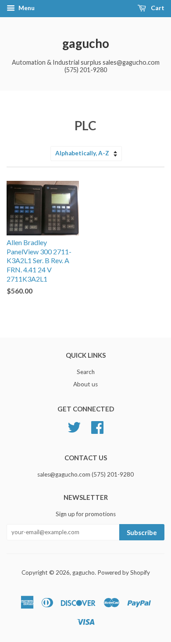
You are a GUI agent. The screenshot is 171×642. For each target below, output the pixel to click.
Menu (26, 7)
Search (86, 371)
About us (85, 384)
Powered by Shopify (123, 572)
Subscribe (142, 532)
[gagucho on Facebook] (97, 425)
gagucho (85, 43)
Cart (157, 7)
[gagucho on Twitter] (74, 425)
